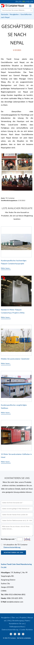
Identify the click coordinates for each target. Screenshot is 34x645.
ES (20, 1)
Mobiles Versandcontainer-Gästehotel (15, 359)
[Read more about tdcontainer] (30, 6)
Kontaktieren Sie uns (13, 552)
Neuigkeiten (14, 14)
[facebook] (11, 634)
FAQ (9, 620)
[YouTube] (19, 634)
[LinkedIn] (23, 634)
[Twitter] (15, 634)
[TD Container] (12, 6)
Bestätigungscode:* (8, 539)
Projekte (23, 617)
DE (24, 1)
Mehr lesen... (6, 268)
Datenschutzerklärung (12, 547)
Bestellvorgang (18, 620)
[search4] (31, 10)
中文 (28, 1)
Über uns (14, 617)
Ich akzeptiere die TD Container (16, 546)
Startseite (4, 14)
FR (32, 1)
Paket (27, 620)
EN (17, 1)
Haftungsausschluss (16, 626)
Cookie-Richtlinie (26, 629)
